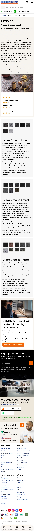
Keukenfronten (21, 460)
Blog (2, 464)
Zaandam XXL (21, 494)
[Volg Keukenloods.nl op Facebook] (16, 510)
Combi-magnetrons (7, 480)
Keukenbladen (21, 458)
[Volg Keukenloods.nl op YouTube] (20, 510)
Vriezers (3, 501)
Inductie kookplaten (7, 489)
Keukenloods (5, 445)
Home (9, 15)
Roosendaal (20, 485)
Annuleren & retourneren (4, 459)
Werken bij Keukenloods (8, 469)
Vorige (4, 15)
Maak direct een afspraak (13, 344)
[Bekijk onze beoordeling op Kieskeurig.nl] (17, 438)
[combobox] (17, 7)
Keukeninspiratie (22, 462)
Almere (19, 478)
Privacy (18, 521)
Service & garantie (6, 462)
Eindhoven (20, 483)
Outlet (19, 469)
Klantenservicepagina (8, 404)
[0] (27, 2)
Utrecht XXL (20, 492)
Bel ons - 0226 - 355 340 (12, 409)
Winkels (20, 475)
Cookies (24, 521)
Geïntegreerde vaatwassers (5, 486)
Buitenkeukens (21, 448)
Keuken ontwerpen (23, 455)
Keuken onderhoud (23, 453)
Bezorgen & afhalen (7, 453)
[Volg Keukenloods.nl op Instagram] (13, 510)
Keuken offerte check (23, 451)
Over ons (4, 467)
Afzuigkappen (5, 478)
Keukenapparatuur (8, 475)
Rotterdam (20, 487)
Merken (3, 503)
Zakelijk (3, 471)
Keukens (20, 445)
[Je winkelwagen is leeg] (27, 2)
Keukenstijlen (21, 467)
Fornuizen (4, 483)
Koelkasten (4, 492)
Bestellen (4, 451)
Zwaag (19, 497)
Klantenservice (5, 448)
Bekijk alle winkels (22, 499)
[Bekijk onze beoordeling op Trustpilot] (17, 432)
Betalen (3, 455)
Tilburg (19, 490)
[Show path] (16, 15)
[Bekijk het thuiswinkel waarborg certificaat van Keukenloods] (4, 517)
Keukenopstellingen (23, 465)
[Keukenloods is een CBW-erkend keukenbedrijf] (13, 517)
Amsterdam (20, 480)
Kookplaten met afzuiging (6, 495)
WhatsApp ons (9, 413)
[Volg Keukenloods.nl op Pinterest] (9, 510)
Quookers (4, 498)
